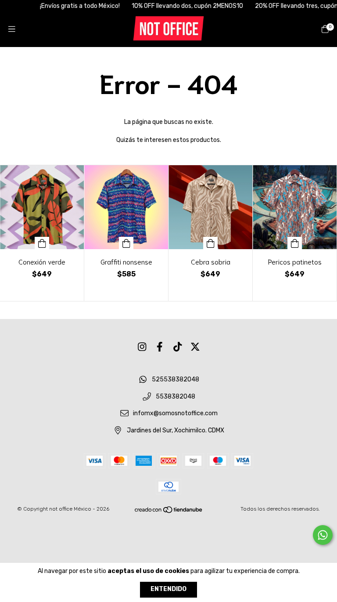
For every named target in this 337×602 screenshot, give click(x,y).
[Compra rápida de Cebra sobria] (210, 243)
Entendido (168, 589)
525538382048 (175, 379)
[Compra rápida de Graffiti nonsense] (126, 243)
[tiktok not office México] (177, 347)
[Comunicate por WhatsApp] (323, 535)
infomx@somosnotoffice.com (175, 413)
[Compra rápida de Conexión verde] (42, 243)
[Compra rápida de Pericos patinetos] (294, 243)
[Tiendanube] (169, 511)
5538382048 (175, 396)
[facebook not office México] (159, 347)
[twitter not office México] (195, 347)
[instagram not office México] (142, 347)
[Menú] (12, 29)
